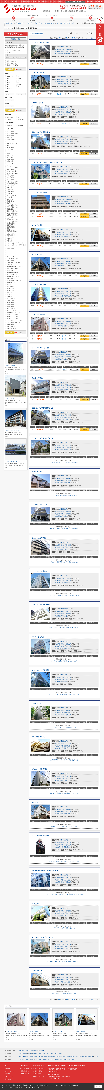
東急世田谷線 (59, 171)
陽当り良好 (11, 137)
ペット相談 (11, 308)
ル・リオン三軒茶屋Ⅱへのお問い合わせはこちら (64, 595)
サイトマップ (9, 1076)
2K (7, 80)
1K (18, 76)
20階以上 (10, 290)
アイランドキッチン (13, 322)
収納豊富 (10, 248)
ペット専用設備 (12, 133)
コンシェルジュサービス (15, 280)
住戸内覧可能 (11, 278)
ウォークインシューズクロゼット (15, 245)
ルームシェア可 (12, 173)
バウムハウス (36, 703)
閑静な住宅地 (11, 139)
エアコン (10, 237)
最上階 (9, 292)
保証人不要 (11, 145)
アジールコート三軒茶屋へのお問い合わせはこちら (64, 694)
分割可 (9, 153)
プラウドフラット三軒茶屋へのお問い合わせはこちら (64, 627)
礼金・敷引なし (11, 63)
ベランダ (10, 191)
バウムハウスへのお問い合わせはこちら (64, 727)
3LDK (19, 84)
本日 (19, 117)
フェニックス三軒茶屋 (39, 192)
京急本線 (81, 1056)
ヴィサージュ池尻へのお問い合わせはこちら (64, 661)
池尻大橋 (68, 51)
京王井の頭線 (59, 53)
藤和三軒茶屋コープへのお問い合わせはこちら (64, 760)
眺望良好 (10, 159)
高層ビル (10, 300)
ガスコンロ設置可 (13, 171)
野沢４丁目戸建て (11, 398)
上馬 (20, 1053)
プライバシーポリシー (11, 1071)
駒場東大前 (67, 53)
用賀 (73, 1059)
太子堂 (66, 107)
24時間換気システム (13, 312)
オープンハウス (12, 167)
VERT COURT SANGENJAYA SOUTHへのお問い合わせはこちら (64, 895)
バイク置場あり (12, 205)
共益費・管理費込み (12, 65)
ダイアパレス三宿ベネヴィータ (42, 438)
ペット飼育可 (11, 131)
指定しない (10, 117)
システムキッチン (13, 217)
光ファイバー (11, 256)
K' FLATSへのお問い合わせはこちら (64, 928)
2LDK (8, 82)
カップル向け (11, 177)
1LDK (19, 78)
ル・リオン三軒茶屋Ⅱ (39, 571)
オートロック (11, 260)
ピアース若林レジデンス (12, 430)
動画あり (20, 125)
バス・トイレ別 (12, 221)
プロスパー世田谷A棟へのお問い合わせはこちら (64, 793)
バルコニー (11, 193)
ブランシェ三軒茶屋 (39, 314)
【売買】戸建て (36, 1074)
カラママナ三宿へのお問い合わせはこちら (64, 495)
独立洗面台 (11, 235)
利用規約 (7, 1074)
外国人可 (10, 169)
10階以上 (10, 288)
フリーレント (11, 163)
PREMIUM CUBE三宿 (39, 505)
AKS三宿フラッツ (38, 802)
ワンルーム (10, 76)
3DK (8, 84)
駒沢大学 (28, 1059)
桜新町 (45, 1059)
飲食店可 (10, 302)
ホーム (7, 1065)
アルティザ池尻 (37, 378)
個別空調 (10, 306)
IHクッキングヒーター (14, 320)
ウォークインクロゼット (15, 243)
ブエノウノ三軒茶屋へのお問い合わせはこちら (64, 562)
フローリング (11, 185)
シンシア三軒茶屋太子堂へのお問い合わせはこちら (64, 861)
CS (8, 250)
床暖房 (9, 239)
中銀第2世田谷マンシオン (13, 461)
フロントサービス (13, 274)
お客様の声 (24, 1065)
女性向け (10, 179)
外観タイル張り (12, 211)
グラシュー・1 (37, 970)
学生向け (10, 175)
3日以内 (9, 119)
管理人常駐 (11, 157)
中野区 (42, 1050)
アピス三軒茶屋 (37, 225)
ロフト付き (11, 187)
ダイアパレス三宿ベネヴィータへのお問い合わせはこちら (64, 462)
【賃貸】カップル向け (38, 1068)
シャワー (10, 233)
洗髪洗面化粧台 (12, 231)
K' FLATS (35, 904)
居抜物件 (10, 304)
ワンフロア (11, 298)
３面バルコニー (12, 316)
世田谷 (61, 1053)
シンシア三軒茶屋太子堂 (40, 835)
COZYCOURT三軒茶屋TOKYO (42, 408)
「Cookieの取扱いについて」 (21, 1087)
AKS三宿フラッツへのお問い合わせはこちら (64, 826)
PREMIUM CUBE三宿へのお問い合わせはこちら (64, 529)
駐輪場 (9, 203)
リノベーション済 (13, 143)
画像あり (9, 125)
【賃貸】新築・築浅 (38, 1065)
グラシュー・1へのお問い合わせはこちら (64, 993)
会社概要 (7, 1068)
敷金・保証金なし (12, 61)
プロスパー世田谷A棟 (39, 769)
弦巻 (40, 1053)
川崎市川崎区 (35, 1050)
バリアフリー (11, 151)
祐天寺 (65, 143)
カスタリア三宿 (37, 254)
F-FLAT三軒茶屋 (37, 103)
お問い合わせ (25, 1074)
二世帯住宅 (11, 161)
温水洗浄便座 (11, 227)
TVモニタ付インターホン (15, 262)
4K (7, 86)
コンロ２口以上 (12, 213)
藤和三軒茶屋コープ (39, 737)
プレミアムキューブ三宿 (40, 348)
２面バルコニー (12, 314)
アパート (9, 50)
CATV (9, 254)
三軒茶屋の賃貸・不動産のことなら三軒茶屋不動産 (66, 1065)
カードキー (11, 165)
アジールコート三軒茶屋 (40, 670)
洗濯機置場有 (11, 209)
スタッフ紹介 (25, 1068)
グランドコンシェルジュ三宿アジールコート (47, 162)
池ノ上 (66, 114)
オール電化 (11, 197)
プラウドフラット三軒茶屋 (41, 604)
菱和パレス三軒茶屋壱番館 (41, 132)
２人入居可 (11, 149)
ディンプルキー (12, 268)
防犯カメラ (11, 270)
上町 (61, 1059)
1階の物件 (10, 286)
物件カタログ (9, 1079)
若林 (29, 1053)
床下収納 (10, 241)
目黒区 (28, 1050)
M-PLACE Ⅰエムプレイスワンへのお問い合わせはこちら (64, 961)
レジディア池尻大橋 (39, 284)
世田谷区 (61, 46)
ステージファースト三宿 (40, 42)
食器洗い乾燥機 (12, 215)
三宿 (65, 46)
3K (18, 82)
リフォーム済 (11, 310)
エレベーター (11, 199)
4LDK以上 (9, 88)
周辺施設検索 (25, 1071)
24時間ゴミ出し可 (13, 276)
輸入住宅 (10, 324)
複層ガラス (11, 326)
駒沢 (48, 1053)
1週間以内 (21, 119)
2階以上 (10, 284)
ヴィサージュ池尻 (38, 637)
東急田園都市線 (59, 49)
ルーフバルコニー (13, 195)
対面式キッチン (12, 219)
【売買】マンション (38, 1076)
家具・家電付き (12, 207)
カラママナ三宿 (37, 471)
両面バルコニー (12, 318)
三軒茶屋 (68, 49)
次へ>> (93, 38)
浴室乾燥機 (11, 225)
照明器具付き (11, 201)
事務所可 (10, 147)
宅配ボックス (11, 264)
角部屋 (9, 296)
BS (8, 252)
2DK (18, 80)
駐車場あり (11, 282)
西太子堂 (67, 201)
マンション (17, 50)
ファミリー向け (12, 181)
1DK (8, 78)
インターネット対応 (13, 258)
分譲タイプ (11, 155)
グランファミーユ (38, 72)
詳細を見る (84, 64)
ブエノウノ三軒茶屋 (39, 538)
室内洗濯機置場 (12, 183)
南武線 (75, 1056)
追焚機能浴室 (11, 223)
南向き (9, 294)
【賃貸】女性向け (37, 1071)
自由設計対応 (11, 328)
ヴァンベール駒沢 (11, 365)
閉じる (98, 1086)
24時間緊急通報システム (15, 266)
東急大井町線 (89, 1056)
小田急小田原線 (60, 1056)
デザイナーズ (11, 141)
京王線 (96, 1056)
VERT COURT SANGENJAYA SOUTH (45, 870)
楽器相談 (10, 135)
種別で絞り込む (15, 39)
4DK (18, 86)
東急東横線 (58, 143)
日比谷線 (69, 1056)
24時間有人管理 (12, 272)
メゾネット (11, 189)
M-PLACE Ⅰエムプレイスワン (42, 937)
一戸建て (9, 52)
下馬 (65, 674)
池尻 (65, 76)
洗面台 (9, 229)
